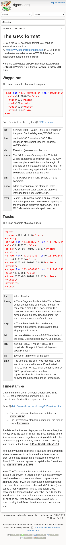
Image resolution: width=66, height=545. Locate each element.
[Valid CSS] (26, 537)
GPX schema (46, 122)
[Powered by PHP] (39, 534)
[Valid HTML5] (52, 534)
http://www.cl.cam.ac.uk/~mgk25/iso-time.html (36, 406)
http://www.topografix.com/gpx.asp (24, 50)
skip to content (58, 2)
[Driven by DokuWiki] (39, 537)
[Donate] (26, 534)
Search (30, 14)
